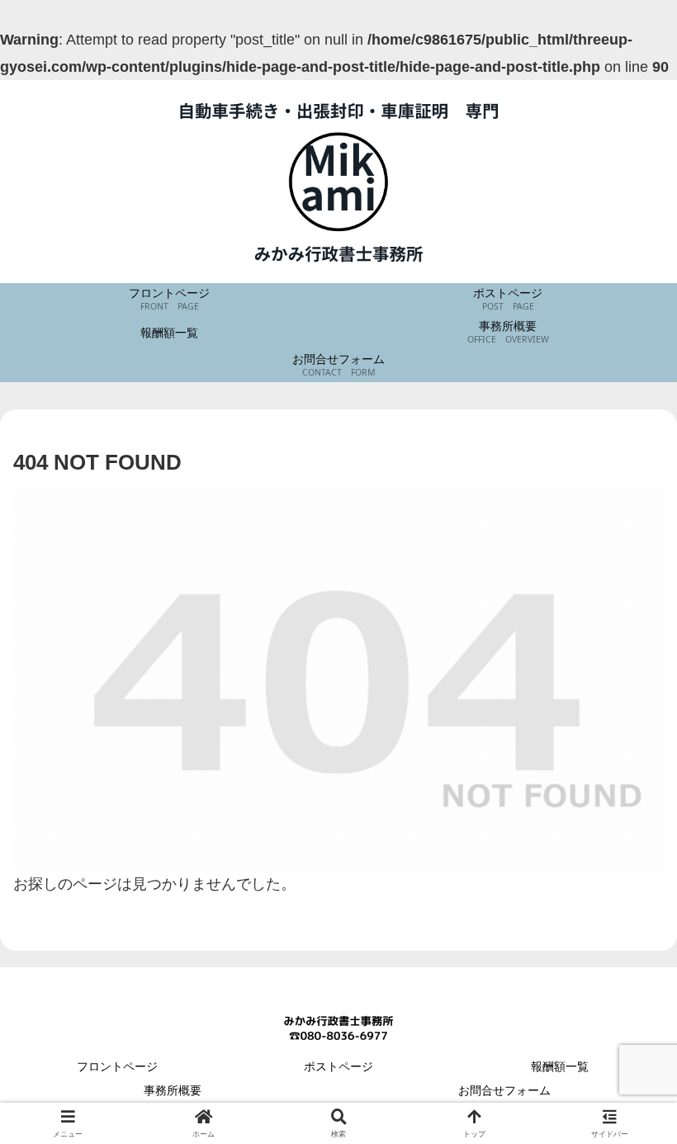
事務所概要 (172, 1090)
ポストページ (338, 1066)
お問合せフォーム (504, 1090)
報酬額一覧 (560, 1066)
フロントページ (123, 1066)
